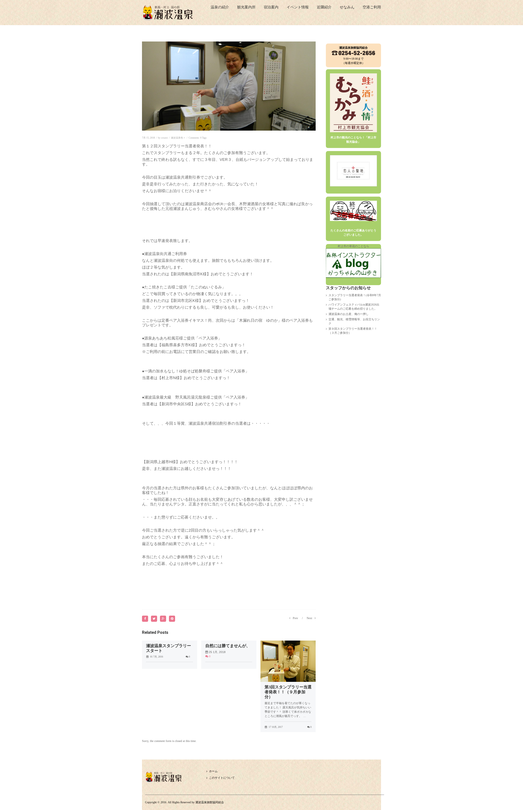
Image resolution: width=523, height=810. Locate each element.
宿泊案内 (271, 7)
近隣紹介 (324, 7)
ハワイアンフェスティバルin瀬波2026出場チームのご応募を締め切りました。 (354, 306)
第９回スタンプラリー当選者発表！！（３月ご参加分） (353, 330)
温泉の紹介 (220, 7)
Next (309, 618)
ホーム (213, 771)
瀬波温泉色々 (178, 137)
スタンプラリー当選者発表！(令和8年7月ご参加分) (355, 297)
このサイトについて (222, 777)
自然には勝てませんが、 (227, 645)
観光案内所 (246, 7)
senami (164, 137)
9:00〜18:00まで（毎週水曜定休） (353, 55)
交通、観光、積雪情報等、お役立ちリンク (354, 321)
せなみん (347, 7)
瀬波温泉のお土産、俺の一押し (349, 314)
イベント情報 (298, 7)
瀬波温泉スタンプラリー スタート (169, 648)
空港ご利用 (372, 7)
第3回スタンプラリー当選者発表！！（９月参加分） (288, 692)
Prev (295, 618)
